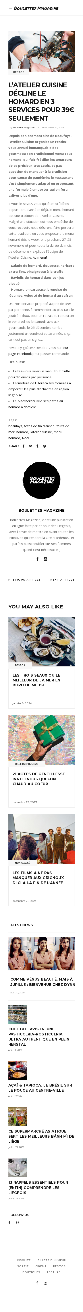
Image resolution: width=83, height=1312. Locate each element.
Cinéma (41, 1266)
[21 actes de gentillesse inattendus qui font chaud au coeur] (41, 740)
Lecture (54, 1272)
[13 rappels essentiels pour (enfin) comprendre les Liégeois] (41, 1167)
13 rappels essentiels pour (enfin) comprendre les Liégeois (38, 1187)
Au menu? (40, 257)
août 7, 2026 (15, 1096)
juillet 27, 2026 (16, 1147)
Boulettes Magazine (24, 127)
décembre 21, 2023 (24, 900)
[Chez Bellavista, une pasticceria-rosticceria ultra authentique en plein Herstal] (41, 1014)
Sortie (23, 1266)
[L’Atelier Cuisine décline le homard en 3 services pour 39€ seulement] (41, 480)
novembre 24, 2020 (53, 127)
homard (22, 432)
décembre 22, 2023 (25, 802)
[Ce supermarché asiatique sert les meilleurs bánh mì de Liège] (41, 1116)
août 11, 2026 (15, 1050)
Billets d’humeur (52, 1260)
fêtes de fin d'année (39, 426)
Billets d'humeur (27, 764)
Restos (18, 72)
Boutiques (32, 1272)
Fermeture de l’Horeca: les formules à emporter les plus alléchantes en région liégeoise (39, 389)
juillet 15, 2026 (16, 1198)
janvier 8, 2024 (22, 703)
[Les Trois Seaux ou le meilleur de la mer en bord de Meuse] (41, 641)
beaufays (15, 426)
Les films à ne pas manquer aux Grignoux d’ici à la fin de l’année (38, 878)
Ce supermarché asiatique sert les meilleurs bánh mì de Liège (41, 1136)
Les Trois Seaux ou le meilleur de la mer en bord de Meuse (36, 680)
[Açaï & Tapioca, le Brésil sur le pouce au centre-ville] (41, 1070)
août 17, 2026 (17, 992)
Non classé (22, 863)
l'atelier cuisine (41, 432)
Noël (25, 438)
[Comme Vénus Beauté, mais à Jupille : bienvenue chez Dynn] (41, 953)
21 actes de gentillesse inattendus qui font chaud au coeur (39, 779)
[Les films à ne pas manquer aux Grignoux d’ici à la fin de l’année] (41, 839)
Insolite (24, 1260)
